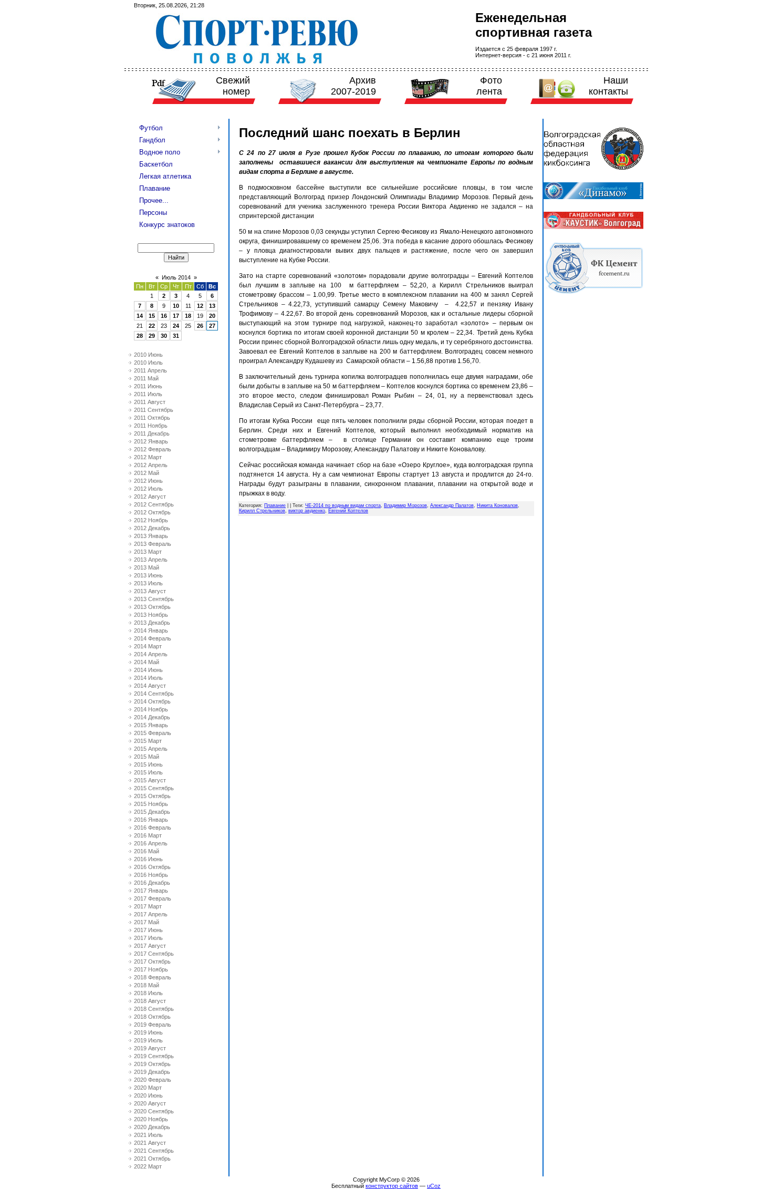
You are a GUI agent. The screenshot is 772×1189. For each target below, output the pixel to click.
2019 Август (150, 1048)
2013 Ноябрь (151, 615)
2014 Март (148, 646)
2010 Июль (148, 362)
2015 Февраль (152, 733)
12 (200, 306)
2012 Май (146, 473)
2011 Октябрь (152, 418)
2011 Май (146, 378)
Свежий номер (233, 86)
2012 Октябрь (152, 512)
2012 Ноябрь (151, 520)
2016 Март (148, 835)
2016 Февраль (152, 827)
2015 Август (150, 780)
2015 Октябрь (152, 796)
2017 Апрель (151, 914)
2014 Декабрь (152, 717)
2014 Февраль (152, 638)
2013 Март (148, 552)
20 (212, 316)
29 (152, 336)
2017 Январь (151, 890)
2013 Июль (148, 583)
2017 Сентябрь (154, 953)
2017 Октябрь (152, 961)
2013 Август (150, 591)
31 (176, 336)
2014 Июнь (148, 670)
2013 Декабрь (152, 622)
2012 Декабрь (152, 528)
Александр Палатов (452, 505)
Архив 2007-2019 (353, 86)
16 (164, 316)
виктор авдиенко (306, 510)
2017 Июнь (148, 930)
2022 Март (148, 1166)
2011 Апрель (150, 370)
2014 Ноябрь (151, 709)
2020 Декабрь (152, 1127)
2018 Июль (148, 993)
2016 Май (146, 851)
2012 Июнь (148, 481)
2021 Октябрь (152, 1158)
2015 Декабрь (152, 812)
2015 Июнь (148, 764)
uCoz (434, 1186)
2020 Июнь (148, 1095)
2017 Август (150, 946)
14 (140, 316)
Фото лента (489, 86)
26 (200, 326)
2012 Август (150, 496)
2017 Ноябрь (151, 969)
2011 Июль (148, 394)
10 (176, 306)
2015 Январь (151, 725)
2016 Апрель (151, 843)
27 (212, 326)
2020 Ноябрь (151, 1119)
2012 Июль (148, 488)
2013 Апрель (151, 559)
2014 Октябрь (152, 701)
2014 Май (146, 662)
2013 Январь (151, 536)
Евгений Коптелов (348, 510)
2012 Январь (151, 441)
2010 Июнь (148, 354)
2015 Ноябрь (151, 804)
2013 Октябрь (152, 607)
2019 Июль (148, 1040)
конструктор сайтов (392, 1186)
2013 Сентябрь (154, 599)
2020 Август (150, 1103)
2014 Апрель (151, 654)
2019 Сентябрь (154, 1056)
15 (152, 316)
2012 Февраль (152, 449)
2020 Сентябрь (154, 1111)
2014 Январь (151, 630)
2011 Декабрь (152, 433)
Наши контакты (608, 86)
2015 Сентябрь (154, 788)
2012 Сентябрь (154, 504)
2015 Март (148, 741)
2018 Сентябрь (154, 1009)
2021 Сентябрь (154, 1150)
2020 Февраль (152, 1080)
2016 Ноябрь (151, 875)
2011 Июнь (148, 386)
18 (188, 316)
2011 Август (149, 402)
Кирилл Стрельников (262, 510)
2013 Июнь (148, 575)
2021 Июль (148, 1135)
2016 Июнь (148, 859)
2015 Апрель (151, 749)
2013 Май (146, 567)
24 (176, 326)
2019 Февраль (152, 1024)
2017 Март (148, 906)
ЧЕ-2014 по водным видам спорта (343, 505)
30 (164, 336)
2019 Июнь (148, 1032)
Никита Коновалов (497, 505)
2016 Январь (151, 819)
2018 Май (146, 985)
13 (212, 306)
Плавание (275, 505)
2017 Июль (148, 938)
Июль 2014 (176, 277)
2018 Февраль (152, 977)
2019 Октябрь (152, 1064)
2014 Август (150, 686)
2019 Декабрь (152, 1072)
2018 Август (150, 1001)
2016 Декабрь (152, 883)
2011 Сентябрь (153, 410)
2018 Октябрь (152, 1017)
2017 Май (146, 922)
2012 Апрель (151, 465)
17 (176, 316)
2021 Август (150, 1143)
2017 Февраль (152, 898)
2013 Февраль (152, 544)
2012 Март (148, 457)
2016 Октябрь (152, 867)
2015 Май (146, 756)
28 (140, 336)
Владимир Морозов (405, 505)
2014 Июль (148, 678)
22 (152, 326)
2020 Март (148, 1087)
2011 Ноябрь (151, 425)
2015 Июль (148, 772)
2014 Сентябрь (154, 693)
